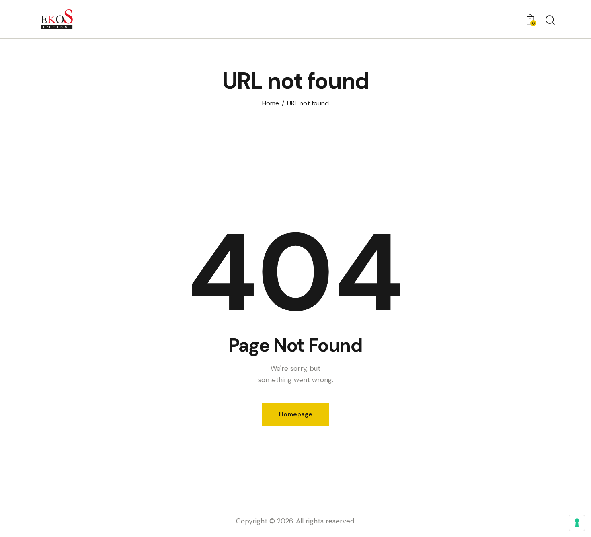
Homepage (295, 414)
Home (270, 103)
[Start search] (550, 20)
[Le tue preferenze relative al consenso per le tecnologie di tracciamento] (577, 523)
